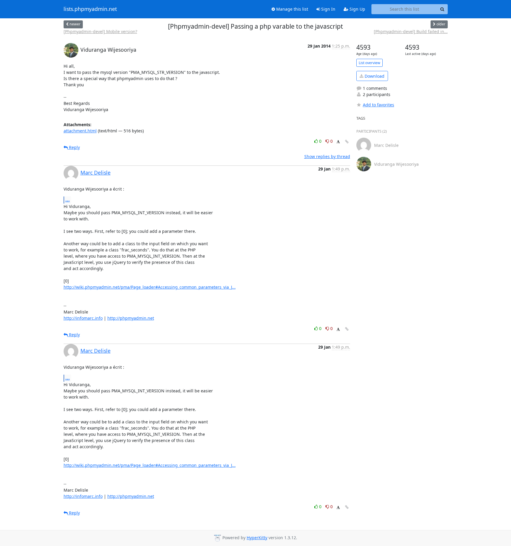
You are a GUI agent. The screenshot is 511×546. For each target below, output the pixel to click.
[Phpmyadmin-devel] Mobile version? (100, 31)
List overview (369, 62)
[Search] (442, 9)
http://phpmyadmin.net (130, 318)
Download (373, 76)
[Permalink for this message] (347, 142)
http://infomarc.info (83, 318)
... (67, 199)
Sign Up (356, 9)
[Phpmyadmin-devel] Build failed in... (411, 31)
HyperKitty (257, 537)
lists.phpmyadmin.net (90, 9)
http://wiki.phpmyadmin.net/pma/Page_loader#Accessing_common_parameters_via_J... (150, 287)
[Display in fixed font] (338, 142)
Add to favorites (378, 105)
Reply (74, 147)
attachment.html (80, 131)
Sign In (327, 9)
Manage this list (291, 9)
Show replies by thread (327, 156)
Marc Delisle (95, 172)
